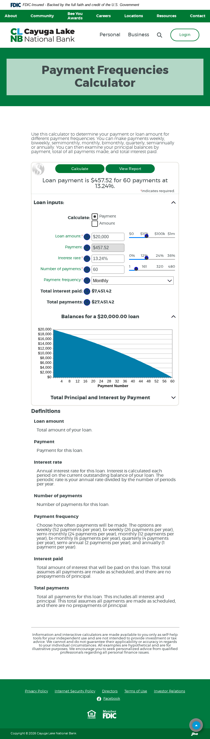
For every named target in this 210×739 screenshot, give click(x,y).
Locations (133, 16)
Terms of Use (135, 691)
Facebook (111, 699)
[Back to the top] (196, 725)
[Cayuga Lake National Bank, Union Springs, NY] (43, 35)
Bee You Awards (75, 16)
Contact (197, 16)
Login (184, 35)
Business (138, 34)
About (11, 16)
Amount (107, 223)
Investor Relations (169, 691)
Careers (103, 16)
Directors (110, 691)
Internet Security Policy (75, 691)
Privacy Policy (36, 691)
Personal (110, 34)
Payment (107, 216)
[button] (105, 202)
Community (42, 16)
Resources (166, 16)
